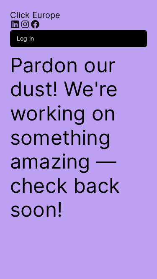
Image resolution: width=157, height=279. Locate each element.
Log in (25, 38)
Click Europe (35, 15)
